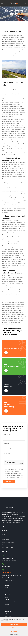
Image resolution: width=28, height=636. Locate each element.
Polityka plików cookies (14, 634)
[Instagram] (7, 526)
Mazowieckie (8, 616)
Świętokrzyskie (8, 589)
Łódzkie (6, 597)
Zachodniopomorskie (9, 613)
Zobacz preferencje (14, 631)
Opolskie (7, 604)
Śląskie (6, 587)
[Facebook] (3, 526)
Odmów (14, 627)
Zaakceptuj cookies (14, 624)
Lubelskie (7, 599)
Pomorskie (7, 582)
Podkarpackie (8, 611)
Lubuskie (7, 585)
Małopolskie (7, 594)
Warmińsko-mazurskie (10, 601)
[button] (26, 3)
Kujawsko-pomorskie (9, 580)
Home (8, 16)
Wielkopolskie (8, 609)
